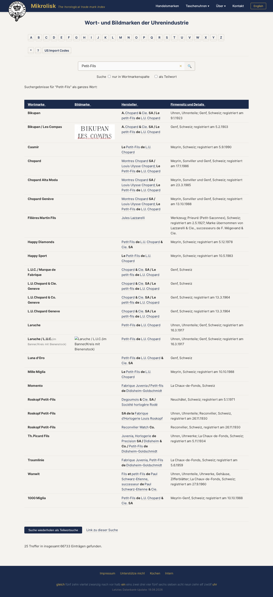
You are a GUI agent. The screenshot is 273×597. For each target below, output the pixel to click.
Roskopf (156, 418)
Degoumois (130, 399)
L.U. (143, 118)
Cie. (145, 113)
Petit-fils (156, 386)
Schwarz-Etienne (135, 489)
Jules (126, 218)
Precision (129, 441)
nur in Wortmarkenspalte (131, 77)
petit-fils (128, 275)
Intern (169, 573)
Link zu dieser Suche (102, 530)
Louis (126, 166)
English (258, 6)
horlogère (141, 405)
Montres (128, 161)
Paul (154, 474)
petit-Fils (128, 118)
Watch (144, 427)
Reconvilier (130, 427)
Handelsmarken (167, 6)
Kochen (155, 573)
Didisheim (151, 441)
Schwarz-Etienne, (135, 479)
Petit (125, 242)
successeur (130, 484)
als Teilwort (168, 77)
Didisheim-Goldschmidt (144, 391)
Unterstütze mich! (132, 573)
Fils (132, 242)
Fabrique (128, 386)
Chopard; (148, 166)
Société (127, 405)
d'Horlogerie (131, 418)
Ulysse (136, 166)
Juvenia (142, 386)
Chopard (131, 113)
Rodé (154, 405)
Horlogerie (143, 436)
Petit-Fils (133, 147)
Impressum (107, 573)
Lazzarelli (138, 218)
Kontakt (238, 6)
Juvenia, (128, 436)
